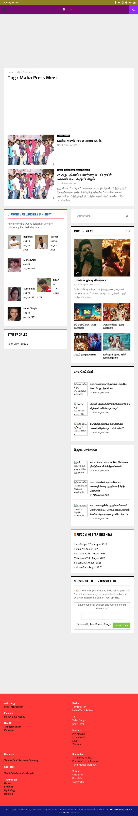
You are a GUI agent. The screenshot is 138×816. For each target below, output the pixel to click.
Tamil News (69, 170)
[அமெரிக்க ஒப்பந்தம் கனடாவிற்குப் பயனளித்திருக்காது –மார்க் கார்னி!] (81, 434)
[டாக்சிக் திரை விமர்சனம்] (102, 257)
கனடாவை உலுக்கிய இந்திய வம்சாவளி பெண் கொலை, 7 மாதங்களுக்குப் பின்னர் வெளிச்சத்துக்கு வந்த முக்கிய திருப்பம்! (109, 509)
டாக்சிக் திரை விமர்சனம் (91, 280)
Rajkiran (28, 236)
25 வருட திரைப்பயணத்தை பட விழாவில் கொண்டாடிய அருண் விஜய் (84, 177)
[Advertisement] (69, 41)
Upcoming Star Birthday (94, 534)
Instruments (78, 737)
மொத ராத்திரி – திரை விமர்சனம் (113, 326)
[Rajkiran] (14, 247)
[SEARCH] (126, 216)
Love (74, 740)
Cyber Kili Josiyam (13, 706)
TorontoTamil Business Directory (21, 760)
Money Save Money (14, 716)
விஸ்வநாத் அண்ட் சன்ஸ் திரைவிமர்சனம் (114, 356)
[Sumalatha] (14, 299)
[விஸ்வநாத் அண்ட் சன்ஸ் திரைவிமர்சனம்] (117, 342)
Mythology (9, 790)
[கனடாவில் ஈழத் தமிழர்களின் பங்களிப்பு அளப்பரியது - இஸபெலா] (81, 395)
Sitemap (75, 812)
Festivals (8, 786)
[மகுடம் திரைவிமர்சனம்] (87, 342)
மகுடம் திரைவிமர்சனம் (85, 355)
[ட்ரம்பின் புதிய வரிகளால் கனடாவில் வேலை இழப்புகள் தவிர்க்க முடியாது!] (81, 414)
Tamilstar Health (12, 726)
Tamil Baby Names (82, 757)
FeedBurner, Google (100, 624)
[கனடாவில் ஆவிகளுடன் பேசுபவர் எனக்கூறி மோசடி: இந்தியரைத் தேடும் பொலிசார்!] (81, 493)
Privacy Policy (116, 809)
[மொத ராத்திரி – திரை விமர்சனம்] (117, 312)
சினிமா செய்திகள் (82, 170)
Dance (7, 783)
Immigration (78, 733)
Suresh (54, 236)
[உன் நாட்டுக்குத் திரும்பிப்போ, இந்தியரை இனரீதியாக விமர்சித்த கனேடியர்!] (81, 473)
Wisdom (76, 744)
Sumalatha (29, 288)
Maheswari (29, 260)
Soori (56, 280)
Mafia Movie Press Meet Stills (79, 141)
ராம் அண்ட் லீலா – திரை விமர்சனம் (85, 326)
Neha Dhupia (30, 308)
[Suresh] (41, 247)
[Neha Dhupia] (14, 319)
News (60, 170)
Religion (8, 793)
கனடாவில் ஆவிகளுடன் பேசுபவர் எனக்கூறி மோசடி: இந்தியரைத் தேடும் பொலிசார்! (108, 486)
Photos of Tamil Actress (85, 761)
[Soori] (44, 291)
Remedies (9, 730)
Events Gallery (63, 136)
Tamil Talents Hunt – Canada (19, 773)
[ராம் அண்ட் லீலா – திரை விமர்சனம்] (87, 312)
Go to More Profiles (18, 344)
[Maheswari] (14, 271)
